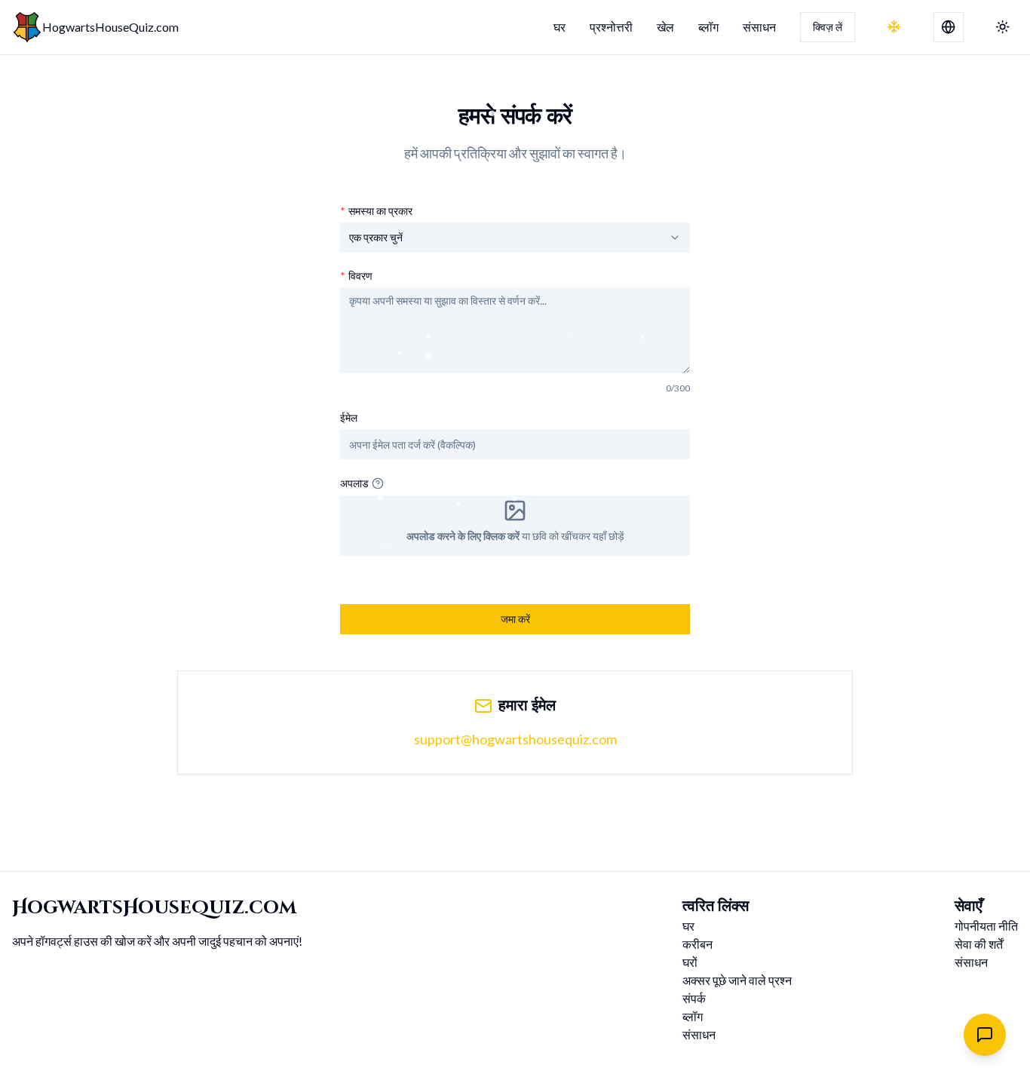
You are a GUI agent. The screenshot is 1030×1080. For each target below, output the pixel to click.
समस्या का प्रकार (376, 211)
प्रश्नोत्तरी (611, 27)
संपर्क (694, 998)
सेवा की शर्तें (979, 944)
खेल (665, 27)
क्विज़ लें (827, 26)
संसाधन (759, 27)
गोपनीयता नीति (986, 926)
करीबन (697, 944)
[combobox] (515, 237)
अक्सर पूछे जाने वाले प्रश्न (737, 980)
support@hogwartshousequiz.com (515, 739)
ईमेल (348, 418)
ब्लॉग (708, 27)
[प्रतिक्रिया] (985, 1035)
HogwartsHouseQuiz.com (110, 27)
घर (559, 27)
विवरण (356, 276)
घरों (689, 962)
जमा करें (515, 618)
